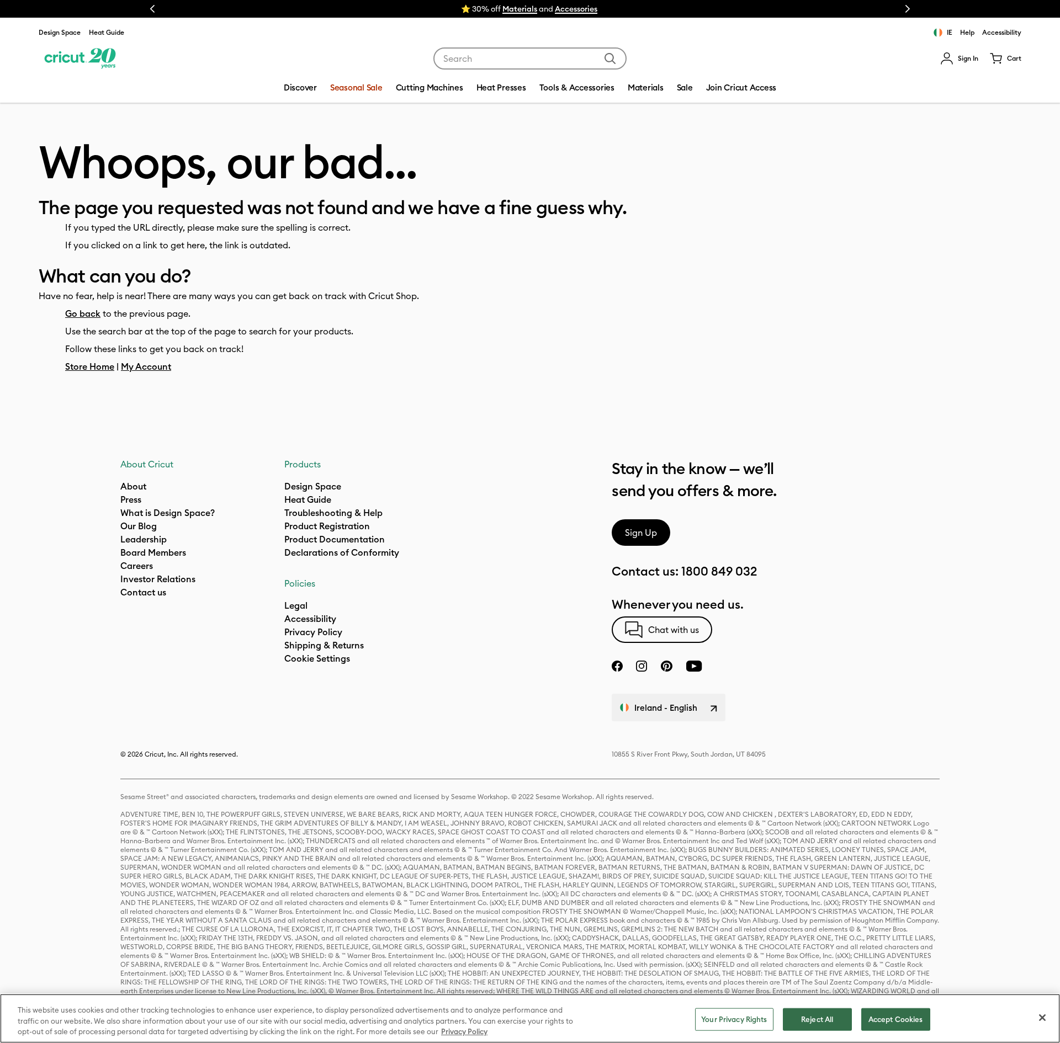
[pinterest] (666, 666)
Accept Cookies (895, 1018)
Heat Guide (106, 32)
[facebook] (617, 666)
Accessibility (1001, 32)
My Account (146, 366)
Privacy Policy (464, 1031)
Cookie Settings (317, 658)
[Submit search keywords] (610, 58)
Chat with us (673, 629)
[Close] (1042, 1017)
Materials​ (519, 9)
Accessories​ (576, 9)
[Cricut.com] (79, 58)
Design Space (60, 32)
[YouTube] (694, 666)
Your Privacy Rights (734, 1018)
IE (949, 32)
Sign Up (641, 532)
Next (907, 8)
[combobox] (530, 58)
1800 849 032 (719, 571)
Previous (152, 8)
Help (967, 32)
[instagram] (641, 666)
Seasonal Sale (356, 87)
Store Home (89, 366)
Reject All (817, 1018)
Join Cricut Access (741, 87)
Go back (82, 313)
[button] (959, 58)
